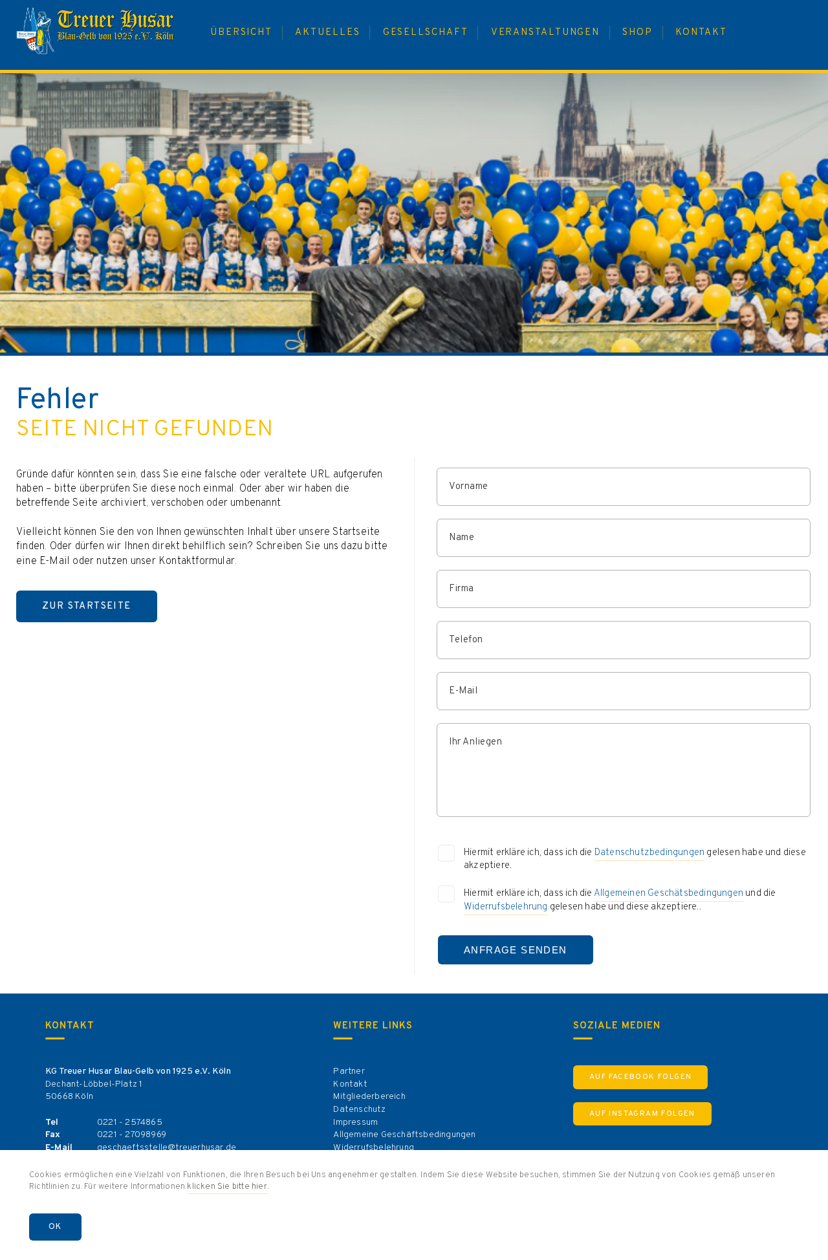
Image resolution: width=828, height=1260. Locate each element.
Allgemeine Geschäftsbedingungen (404, 1134)
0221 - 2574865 (129, 1122)
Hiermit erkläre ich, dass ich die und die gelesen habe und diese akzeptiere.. (620, 900)
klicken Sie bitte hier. (228, 1187)
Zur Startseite (86, 606)
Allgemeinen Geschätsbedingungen (668, 893)
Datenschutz (359, 1109)
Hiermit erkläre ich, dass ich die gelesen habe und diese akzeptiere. (635, 859)
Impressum (355, 1122)
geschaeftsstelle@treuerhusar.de (166, 1147)
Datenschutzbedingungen (649, 853)
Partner (348, 1071)
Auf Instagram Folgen (642, 1114)
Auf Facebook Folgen (640, 1077)
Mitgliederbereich (369, 1096)
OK (55, 1227)
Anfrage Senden (515, 949)
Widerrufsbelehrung (506, 907)
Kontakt (350, 1084)
